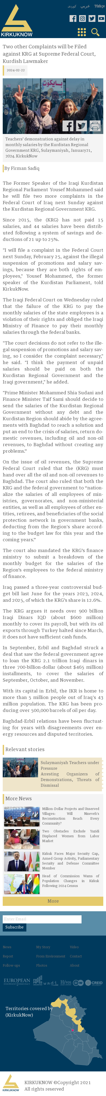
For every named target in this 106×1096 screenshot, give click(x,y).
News (7, 947)
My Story (43, 947)
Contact (76, 956)
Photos (41, 965)
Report (8, 956)
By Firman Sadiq (21, 168)
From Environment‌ (50, 956)
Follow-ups (11, 965)
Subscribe (14, 927)
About (74, 965)
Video (74, 947)
